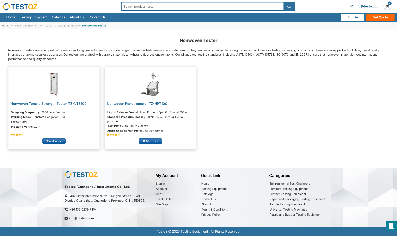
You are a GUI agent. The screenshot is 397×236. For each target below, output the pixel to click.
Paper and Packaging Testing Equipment (297, 199)
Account (161, 188)
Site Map (162, 204)
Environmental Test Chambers (290, 183)
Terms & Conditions (214, 209)
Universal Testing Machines (288, 209)
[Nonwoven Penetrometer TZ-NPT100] (150, 84)
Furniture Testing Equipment (289, 188)
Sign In (353, 17)
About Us (77, 17)
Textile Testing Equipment (60, 25)
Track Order (164, 199)
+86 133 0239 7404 (83, 209)
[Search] (289, 6)
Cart (158, 194)
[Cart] (387, 6)
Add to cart (55, 141)
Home (10, 17)
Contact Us (96, 17)
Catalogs (58, 17)
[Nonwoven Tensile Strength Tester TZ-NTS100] (53, 84)
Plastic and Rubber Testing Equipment (295, 214)
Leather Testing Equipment (288, 194)
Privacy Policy (211, 214)
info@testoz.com (367, 6)
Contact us (208, 199)
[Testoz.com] (20, 6)
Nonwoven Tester (94, 25)
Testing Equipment (33, 17)
